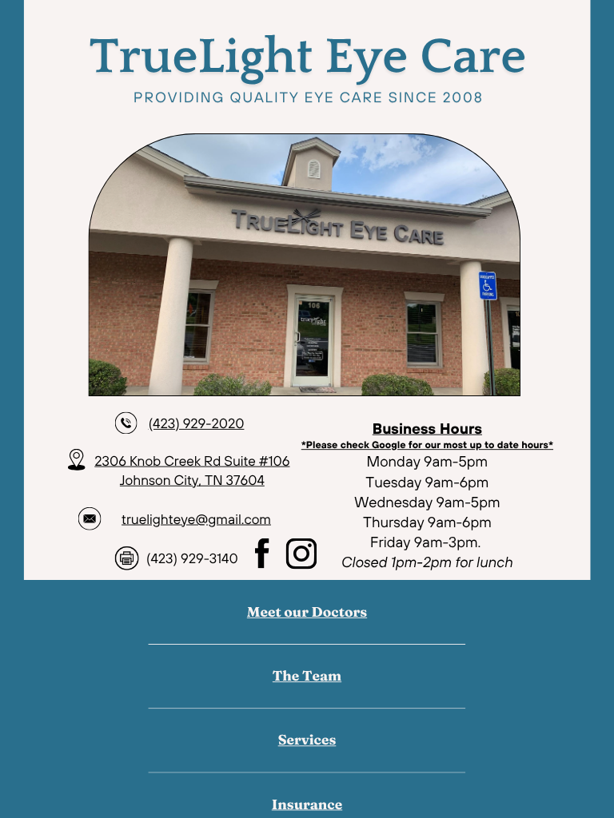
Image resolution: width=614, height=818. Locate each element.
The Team (307, 676)
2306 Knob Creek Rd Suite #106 (191, 460)
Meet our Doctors (307, 611)
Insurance (307, 804)
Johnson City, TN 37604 (192, 479)
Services (307, 740)
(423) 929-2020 (197, 422)
